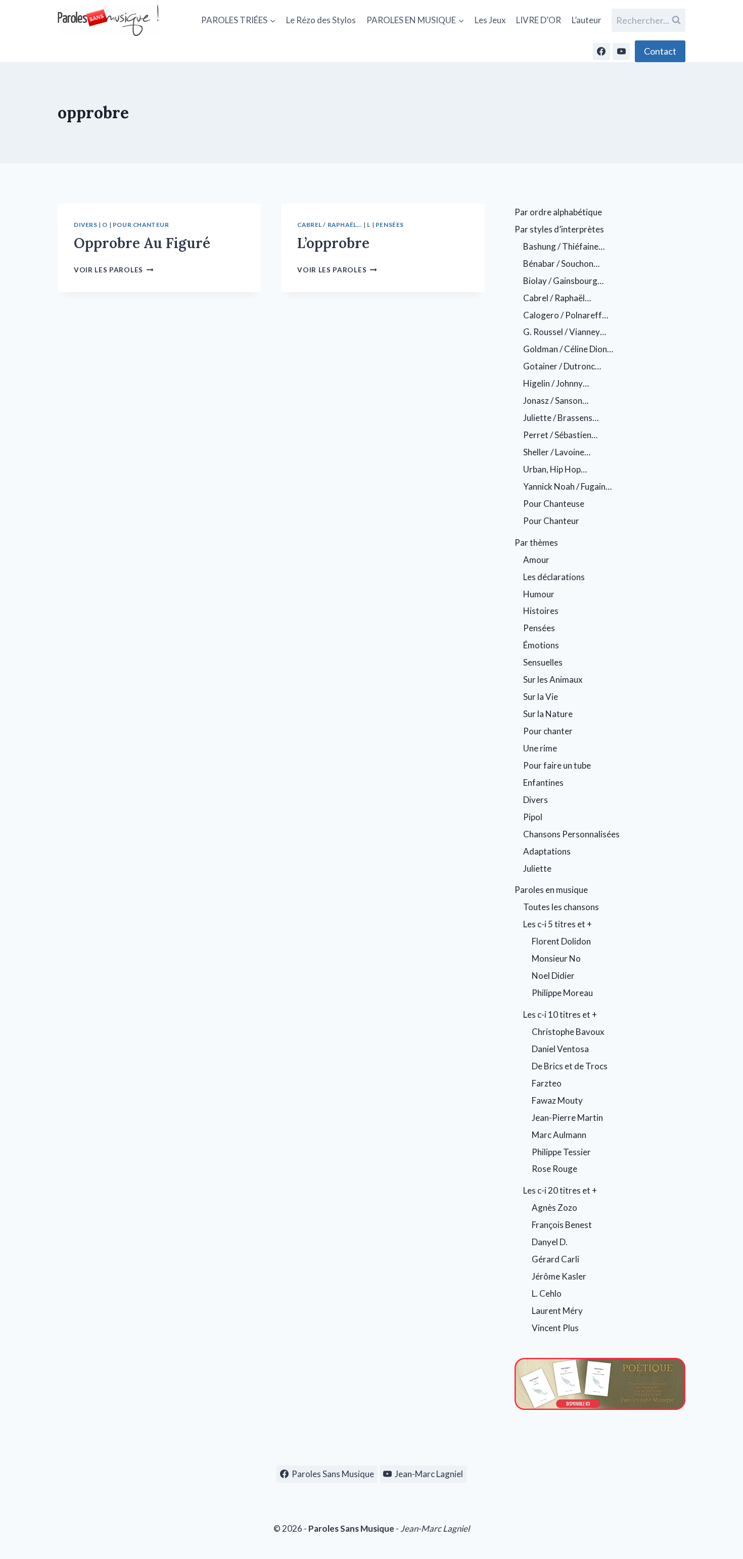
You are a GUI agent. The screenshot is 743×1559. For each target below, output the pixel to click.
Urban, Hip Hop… (555, 469)
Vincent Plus (555, 1327)
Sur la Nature (548, 713)
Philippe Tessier (561, 1152)
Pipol (532, 817)
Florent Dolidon (561, 941)
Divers (86, 224)
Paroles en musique (551, 889)
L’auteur (586, 20)
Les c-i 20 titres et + (560, 1190)
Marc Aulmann (559, 1134)
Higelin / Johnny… (556, 383)
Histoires (541, 610)
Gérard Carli (555, 1259)
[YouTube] (621, 51)
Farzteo (547, 1083)
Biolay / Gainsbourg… (563, 280)
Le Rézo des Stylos (321, 20)
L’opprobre (333, 243)
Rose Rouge (554, 1168)
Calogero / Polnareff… (565, 315)
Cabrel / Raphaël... (329, 224)
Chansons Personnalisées (571, 834)
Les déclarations (554, 577)
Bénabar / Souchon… (561, 263)
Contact (660, 51)
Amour (536, 559)
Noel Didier (553, 975)
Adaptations (547, 851)
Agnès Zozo (554, 1207)
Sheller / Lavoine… (556, 452)
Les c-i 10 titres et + (560, 1014)
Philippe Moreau (562, 992)
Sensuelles (543, 662)
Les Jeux (490, 20)
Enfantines (543, 782)
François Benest (562, 1224)
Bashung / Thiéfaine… (564, 246)
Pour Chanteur (141, 224)
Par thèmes (536, 542)
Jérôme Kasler (559, 1276)
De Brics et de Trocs (570, 1066)
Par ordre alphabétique (558, 212)
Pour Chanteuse (553, 503)
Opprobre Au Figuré (142, 243)
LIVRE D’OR (538, 20)
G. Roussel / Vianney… (564, 331)
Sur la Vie (540, 696)
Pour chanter (548, 731)
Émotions (541, 645)
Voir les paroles (113, 270)
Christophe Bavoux (568, 1031)
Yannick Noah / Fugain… (567, 486)
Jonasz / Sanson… (555, 400)
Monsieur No (556, 958)
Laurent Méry (557, 1310)
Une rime (540, 748)
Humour (538, 594)
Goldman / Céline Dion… (568, 349)
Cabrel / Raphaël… (557, 298)
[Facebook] (601, 51)
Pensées (390, 224)
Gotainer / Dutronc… (562, 366)
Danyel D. (550, 1242)
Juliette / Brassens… (560, 417)
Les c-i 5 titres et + (557, 924)
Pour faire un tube (557, 765)
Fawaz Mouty (557, 1100)
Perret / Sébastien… (560, 435)
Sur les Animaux (553, 679)
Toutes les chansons (561, 907)
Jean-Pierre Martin (567, 1117)
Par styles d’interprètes (559, 229)
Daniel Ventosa (560, 1049)
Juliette (537, 868)
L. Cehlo (547, 1293)
